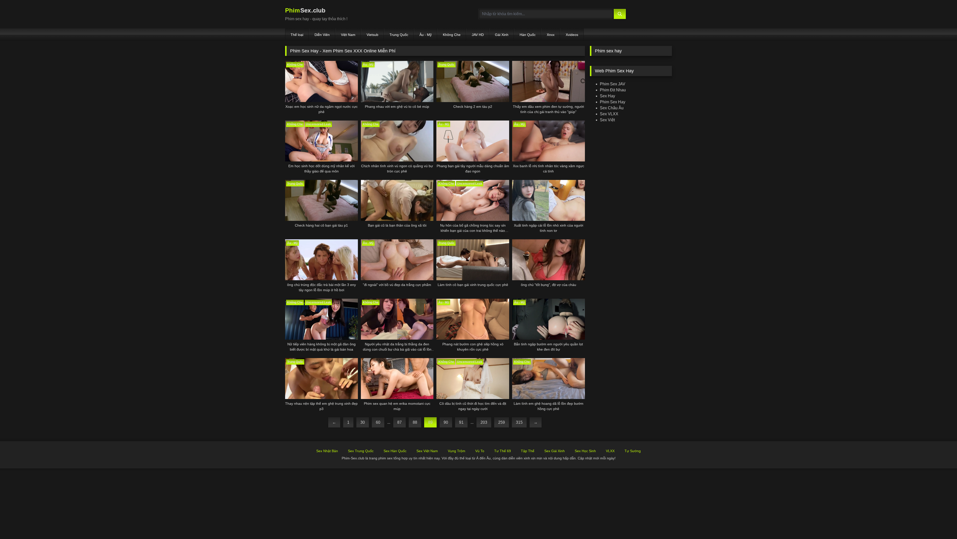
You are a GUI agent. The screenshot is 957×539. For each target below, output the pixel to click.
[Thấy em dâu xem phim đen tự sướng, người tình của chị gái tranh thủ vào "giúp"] (548, 81)
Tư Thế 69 (502, 451)
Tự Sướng (633, 451)
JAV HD (478, 35)
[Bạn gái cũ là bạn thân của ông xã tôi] (397, 200)
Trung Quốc (399, 35)
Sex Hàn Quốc (395, 451)
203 (483, 422)
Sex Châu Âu (612, 108)
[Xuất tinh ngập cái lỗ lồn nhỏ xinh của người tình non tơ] (548, 200)
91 (461, 422)
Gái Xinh (501, 35)
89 (430, 422)
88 (415, 422)
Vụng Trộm (456, 451)
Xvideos (572, 35)
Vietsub (372, 35)
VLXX (610, 451)
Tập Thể (527, 451)
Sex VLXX (609, 114)
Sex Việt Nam (427, 451)
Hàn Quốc (528, 35)
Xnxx (551, 35)
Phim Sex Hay (612, 102)
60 (378, 422)
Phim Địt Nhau (613, 90)
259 (501, 422)
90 (446, 422)
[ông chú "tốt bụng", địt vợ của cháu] (548, 259)
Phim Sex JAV (612, 84)
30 (362, 422)
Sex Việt (607, 120)
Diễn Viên (322, 35)
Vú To (479, 451)
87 (399, 422)
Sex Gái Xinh (554, 451)
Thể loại (297, 35)
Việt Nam (348, 35)
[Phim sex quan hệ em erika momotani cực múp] (397, 378)
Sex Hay (607, 96)
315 (519, 422)
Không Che (452, 35)
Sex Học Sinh (585, 451)
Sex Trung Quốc (361, 451)
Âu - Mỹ (425, 35)
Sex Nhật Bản (327, 451)
